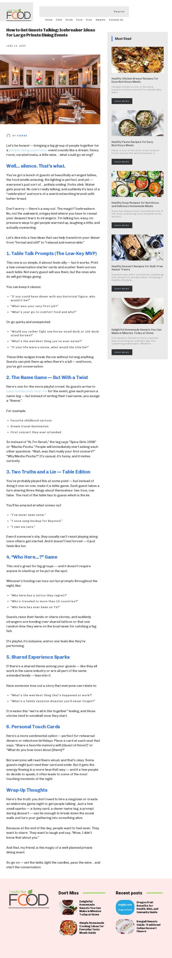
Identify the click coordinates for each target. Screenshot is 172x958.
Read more (122, 101)
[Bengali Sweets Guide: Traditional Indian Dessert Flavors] (125, 926)
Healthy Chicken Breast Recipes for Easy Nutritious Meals (135, 80)
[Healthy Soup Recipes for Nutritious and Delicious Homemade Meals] (138, 184)
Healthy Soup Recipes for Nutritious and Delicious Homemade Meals (135, 204)
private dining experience (28, 150)
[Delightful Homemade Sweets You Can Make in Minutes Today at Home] (138, 311)
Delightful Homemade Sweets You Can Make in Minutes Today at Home (137, 331)
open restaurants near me (26, 391)
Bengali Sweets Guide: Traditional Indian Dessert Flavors (148, 926)
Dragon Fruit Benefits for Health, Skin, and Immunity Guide (147, 907)
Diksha (22, 136)
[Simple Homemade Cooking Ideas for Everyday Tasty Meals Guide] (68, 927)
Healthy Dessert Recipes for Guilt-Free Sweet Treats (137, 268)
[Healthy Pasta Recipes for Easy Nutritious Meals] (138, 123)
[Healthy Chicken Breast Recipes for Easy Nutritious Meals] (138, 60)
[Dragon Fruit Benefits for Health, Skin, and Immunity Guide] (125, 907)
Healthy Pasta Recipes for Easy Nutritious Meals (132, 143)
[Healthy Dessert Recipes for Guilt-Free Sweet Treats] (138, 248)
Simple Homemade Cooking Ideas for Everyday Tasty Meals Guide (91, 927)
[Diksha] (9, 136)
